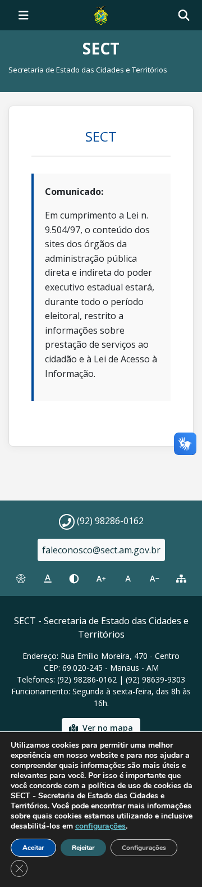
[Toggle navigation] (23, 15)
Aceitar (33, 847)
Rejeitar (83, 847)
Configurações (144, 847)
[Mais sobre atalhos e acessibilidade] (20, 578)
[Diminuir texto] (155, 578)
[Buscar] (184, 15)
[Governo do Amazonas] (101, 14)
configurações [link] (100, 826)
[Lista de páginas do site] (181, 578)
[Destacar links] (47, 578)
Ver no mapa (107, 727)
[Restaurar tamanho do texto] (128, 578)
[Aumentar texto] (101, 578)
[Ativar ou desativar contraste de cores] (74, 578)
